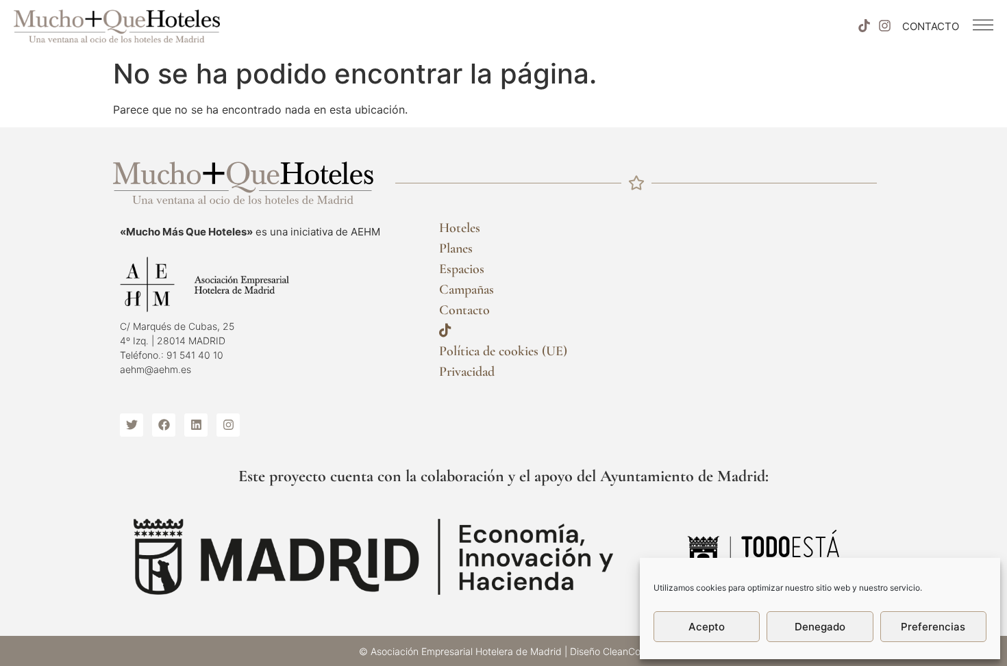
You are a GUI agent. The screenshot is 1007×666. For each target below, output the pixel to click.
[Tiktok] (864, 26)
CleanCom (626, 651)
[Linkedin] (196, 425)
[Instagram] (885, 26)
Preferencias (933, 626)
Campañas (466, 289)
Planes (456, 248)
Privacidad (467, 371)
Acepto (706, 626)
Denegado (820, 626)
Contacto (464, 310)
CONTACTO (930, 26)
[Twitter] (131, 425)
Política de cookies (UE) (503, 351)
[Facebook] (163, 425)
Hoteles (459, 228)
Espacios (461, 269)
